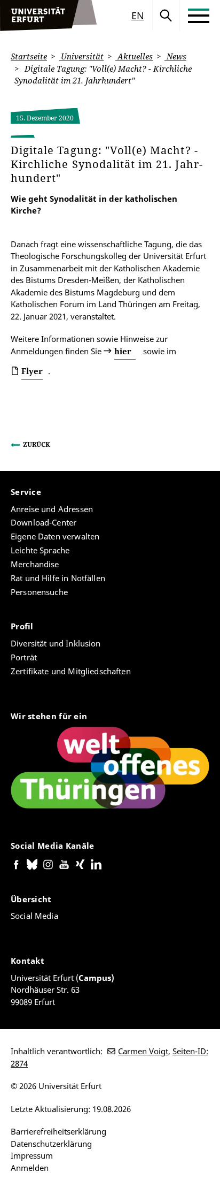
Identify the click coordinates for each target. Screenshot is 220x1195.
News (175, 56)
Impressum (32, 1155)
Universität (81, 56)
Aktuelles (134, 56)
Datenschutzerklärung (51, 1143)
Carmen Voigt (143, 1051)
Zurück (36, 444)
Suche (166, 15)
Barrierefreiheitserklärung (58, 1131)
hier (122, 351)
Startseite (29, 56)
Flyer (32, 371)
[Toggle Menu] (198, 15)
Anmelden (30, 1167)
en (137, 15)
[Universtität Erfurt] (48, 15)
